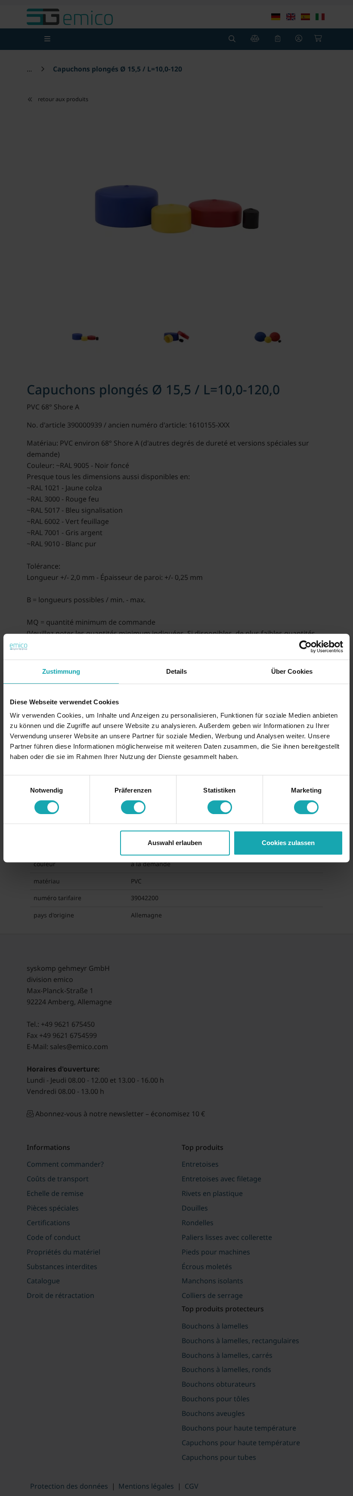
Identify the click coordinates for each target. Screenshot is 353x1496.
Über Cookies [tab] (292, 671)
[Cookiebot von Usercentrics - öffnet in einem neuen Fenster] (305, 646)
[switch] (133, 807)
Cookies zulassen (288, 842)
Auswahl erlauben (175, 842)
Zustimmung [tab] (61, 671)
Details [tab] (176, 671)
